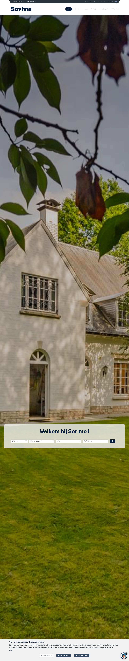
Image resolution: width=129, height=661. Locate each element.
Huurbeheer (95, 9)
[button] (68, 441)
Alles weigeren (64, 655)
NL (116, 1)
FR (109, 1)
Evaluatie (114, 9)
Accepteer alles (83, 655)
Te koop (76, 9)
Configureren (47, 655)
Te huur (85, 9)
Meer (10, 650)
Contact (105, 9)
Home (69, 9)
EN (112, 1)
